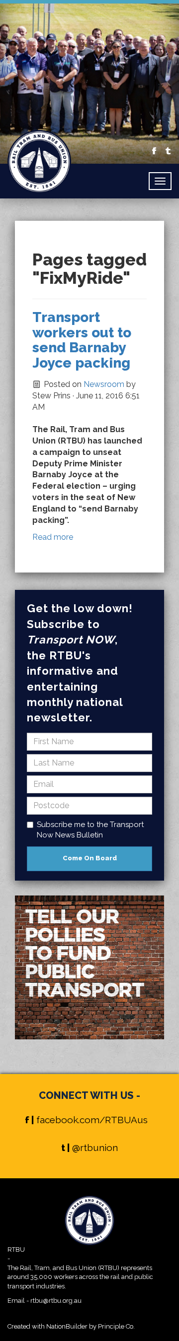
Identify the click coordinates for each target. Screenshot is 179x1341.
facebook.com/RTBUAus (92, 1119)
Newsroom (104, 384)
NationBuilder (67, 1326)
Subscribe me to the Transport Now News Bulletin (90, 829)
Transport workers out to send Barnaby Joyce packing (81, 340)
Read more (52, 537)
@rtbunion (95, 1147)
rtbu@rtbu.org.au (56, 1300)
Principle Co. (116, 1326)
